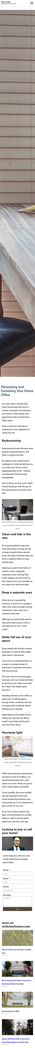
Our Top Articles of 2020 (10, 909)
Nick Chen (5, 2)
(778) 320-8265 (8, 1014)
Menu (32, 3)
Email (5, 776)
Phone (6, 784)
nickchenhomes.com (9, 3)
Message (7, 793)
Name (6, 768)
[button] (17, 1034)
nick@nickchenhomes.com (12, 1012)
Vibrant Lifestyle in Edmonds (12, 999)
